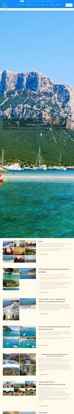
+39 (42, 1)
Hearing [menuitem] (52, 4)
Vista (7, 9)
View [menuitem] (38, 4)
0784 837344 (44, 1)
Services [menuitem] (29, 4)
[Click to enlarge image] (8, 243)
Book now (69, 5)
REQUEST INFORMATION (44, 254)
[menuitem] (42, 5)
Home (4, 9)
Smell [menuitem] (47, 4)
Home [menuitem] (18, 4)
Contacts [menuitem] (57, 4)
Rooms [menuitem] (23, 4)
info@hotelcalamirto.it (50, 1)
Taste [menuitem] (34, 4)
